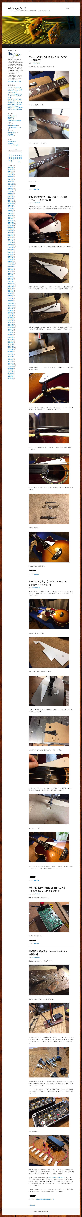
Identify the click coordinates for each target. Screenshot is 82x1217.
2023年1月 (10, 241)
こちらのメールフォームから (56, 1177)
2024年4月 (10, 215)
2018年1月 (10, 342)
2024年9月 (10, 207)
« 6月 (11, 162)
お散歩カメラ (11, 117)
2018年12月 (11, 324)
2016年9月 (10, 370)
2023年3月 (10, 237)
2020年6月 (10, 293)
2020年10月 (11, 286)
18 (13, 157)
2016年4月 (10, 378)
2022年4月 (10, 256)
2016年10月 (11, 368)
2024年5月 (10, 213)
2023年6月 (10, 232)
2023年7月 (10, 230)
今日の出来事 (11, 132)
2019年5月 (10, 315)
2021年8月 (10, 269)
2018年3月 (10, 339)
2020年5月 (10, 295)
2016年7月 (10, 373)
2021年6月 (10, 273)
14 (19, 155)
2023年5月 (10, 234)
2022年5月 (10, 254)
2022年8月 (10, 249)
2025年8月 (10, 188)
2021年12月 (11, 263)
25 (13, 158)
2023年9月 (10, 227)
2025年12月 (11, 181)
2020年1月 (10, 302)
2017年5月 (10, 356)
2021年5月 (10, 274)
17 (11, 157)
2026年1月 (10, 179)
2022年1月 (10, 261)
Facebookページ (12, 141)
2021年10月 (11, 266)
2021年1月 (10, 281)
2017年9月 (10, 349)
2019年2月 (10, 320)
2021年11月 (11, 264)
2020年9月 (10, 288)
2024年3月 (10, 217)
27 (17, 158)
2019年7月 (10, 312)
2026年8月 (10, 167)
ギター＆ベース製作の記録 (14, 120)
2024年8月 (10, 208)
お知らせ (10, 118)
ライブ (9, 130)
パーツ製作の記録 (38, 1199)
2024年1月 (10, 220)
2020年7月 (10, 291)
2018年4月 (10, 337)
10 (11, 155)
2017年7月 (10, 353)
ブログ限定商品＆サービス (48, 1199)
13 (17, 155)
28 (19, 158)
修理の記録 (36, 189)
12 (15, 155)
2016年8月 (10, 371)
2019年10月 (11, 307)
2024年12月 (11, 201)
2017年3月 (10, 359)
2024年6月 (10, 212)
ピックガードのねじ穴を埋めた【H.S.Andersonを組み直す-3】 (15, 96)
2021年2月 (10, 280)
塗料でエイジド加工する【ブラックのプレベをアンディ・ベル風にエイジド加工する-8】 (15, 101)
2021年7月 (10, 271)
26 (15, 158)
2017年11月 (11, 346)
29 (21, 158)
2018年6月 (10, 334)
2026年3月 (10, 176)
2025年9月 (10, 186)
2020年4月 (10, 297)
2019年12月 (11, 303)
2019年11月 (11, 305)
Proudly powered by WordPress (41, 1211)
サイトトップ (29, 46)
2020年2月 (10, 300)
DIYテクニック (11, 115)
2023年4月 (10, 235)
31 (11, 160)
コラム (9, 123)
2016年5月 (10, 376)
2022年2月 (10, 259)
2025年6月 (10, 191)
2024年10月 (11, 205)
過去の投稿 (32, 1205)
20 (17, 157)
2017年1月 (10, 363)
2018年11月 (11, 325)
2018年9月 (10, 329)
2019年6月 (10, 314)
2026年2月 (10, 178)
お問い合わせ (20, 46)
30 (9, 160)
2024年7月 (10, 210)
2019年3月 (10, 319)
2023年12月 (11, 222)
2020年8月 (10, 290)
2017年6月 (10, 354)
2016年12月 (11, 365)
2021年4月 (10, 276)
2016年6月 (10, 375)
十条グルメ (10, 135)
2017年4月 (10, 358)
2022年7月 (10, 251)
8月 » (19, 162)
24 (11, 158)
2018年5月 (10, 336)
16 (9, 157)
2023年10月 (11, 225)
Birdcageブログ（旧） (13, 145)
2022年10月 (11, 246)
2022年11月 (11, 244)
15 (21, 155)
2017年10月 (11, 347)
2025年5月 (10, 193)
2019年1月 (10, 322)
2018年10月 (11, 327)
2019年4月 (10, 317)
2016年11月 (11, 366)
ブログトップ (12, 46)
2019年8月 (10, 310)
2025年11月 (11, 183)
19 (15, 157)
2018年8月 (10, 331)
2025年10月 (11, 184)
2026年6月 (10, 171)
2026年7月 (10, 169)
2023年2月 (10, 239)
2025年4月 (10, 195)
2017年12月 (11, 344)
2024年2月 (10, 218)
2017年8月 (10, 351)
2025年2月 (10, 198)
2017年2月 (10, 361)
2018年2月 (10, 341)
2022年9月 (10, 247)
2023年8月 (10, 229)
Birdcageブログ (17, 8)
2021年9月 (10, 268)
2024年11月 (11, 203)
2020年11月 (11, 285)
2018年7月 (10, 332)
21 (19, 157)
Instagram (10, 143)
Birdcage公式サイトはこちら (14, 81)
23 (9, 158)
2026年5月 (10, 173)
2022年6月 (10, 252)
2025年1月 (10, 200)
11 (13, 155)
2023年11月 (11, 224)
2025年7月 (10, 190)
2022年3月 (10, 258)
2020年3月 (10, 298)
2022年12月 (11, 242)
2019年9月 (10, 308)
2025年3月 (10, 196)
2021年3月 (10, 278)
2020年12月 (11, 283)
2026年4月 (10, 174)
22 (21, 157)
